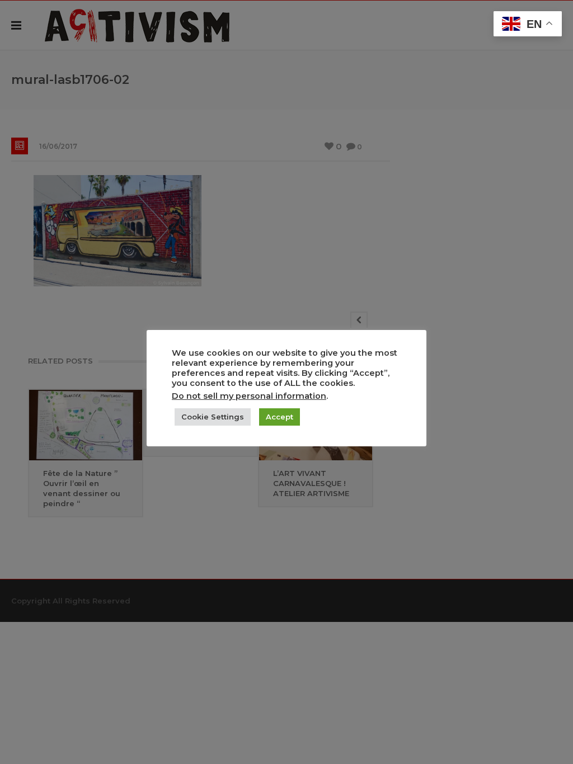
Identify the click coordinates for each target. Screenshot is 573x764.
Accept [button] (279, 416)
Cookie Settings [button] (212, 416)
